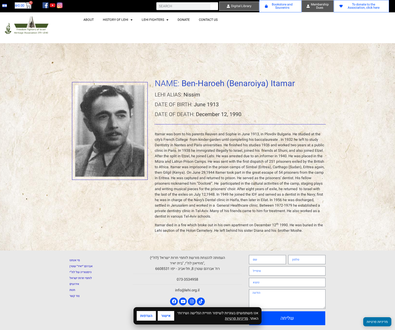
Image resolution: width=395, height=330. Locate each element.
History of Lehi (115, 19)
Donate (184, 19)
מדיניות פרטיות (236, 318)
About (88, 19)
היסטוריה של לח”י (80, 272)
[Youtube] (183, 301)
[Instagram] (192, 301)
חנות (72, 290)
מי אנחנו (74, 260)
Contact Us (208, 19)
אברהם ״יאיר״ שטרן (81, 266)
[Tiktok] (201, 301)
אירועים (74, 284)
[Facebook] (174, 301)
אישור (166, 316)
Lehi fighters (153, 19)
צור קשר (74, 296)
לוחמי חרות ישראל (80, 278)
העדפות (146, 316)
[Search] (214, 6)
